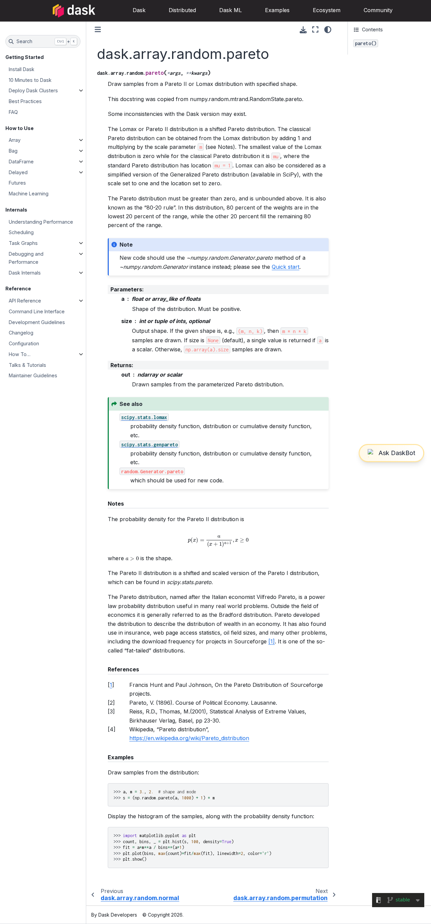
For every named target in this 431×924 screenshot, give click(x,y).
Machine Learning (28, 193)
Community (378, 10)
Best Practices (25, 101)
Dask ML (230, 10)
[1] (271, 641)
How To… (20, 354)
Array (15, 140)
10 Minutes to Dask (30, 80)
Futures (17, 183)
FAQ (13, 112)
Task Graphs (23, 243)
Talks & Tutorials (27, 365)
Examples (277, 10)
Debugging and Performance (26, 258)
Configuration (24, 343)
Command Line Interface (37, 311)
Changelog (21, 333)
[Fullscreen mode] (315, 29)
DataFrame (21, 161)
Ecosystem (326, 10)
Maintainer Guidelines (33, 375)
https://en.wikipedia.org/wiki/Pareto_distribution (189, 738)
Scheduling (21, 232)
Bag (13, 151)
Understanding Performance (41, 222)
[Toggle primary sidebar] (98, 29)
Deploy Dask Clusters (33, 90)
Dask (139, 10)
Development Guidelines (37, 322)
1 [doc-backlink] (111, 684)
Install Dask (21, 69)
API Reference (25, 301)
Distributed (182, 10)
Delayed (18, 172)
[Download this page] (303, 29)
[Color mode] (328, 29)
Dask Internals (25, 273)
